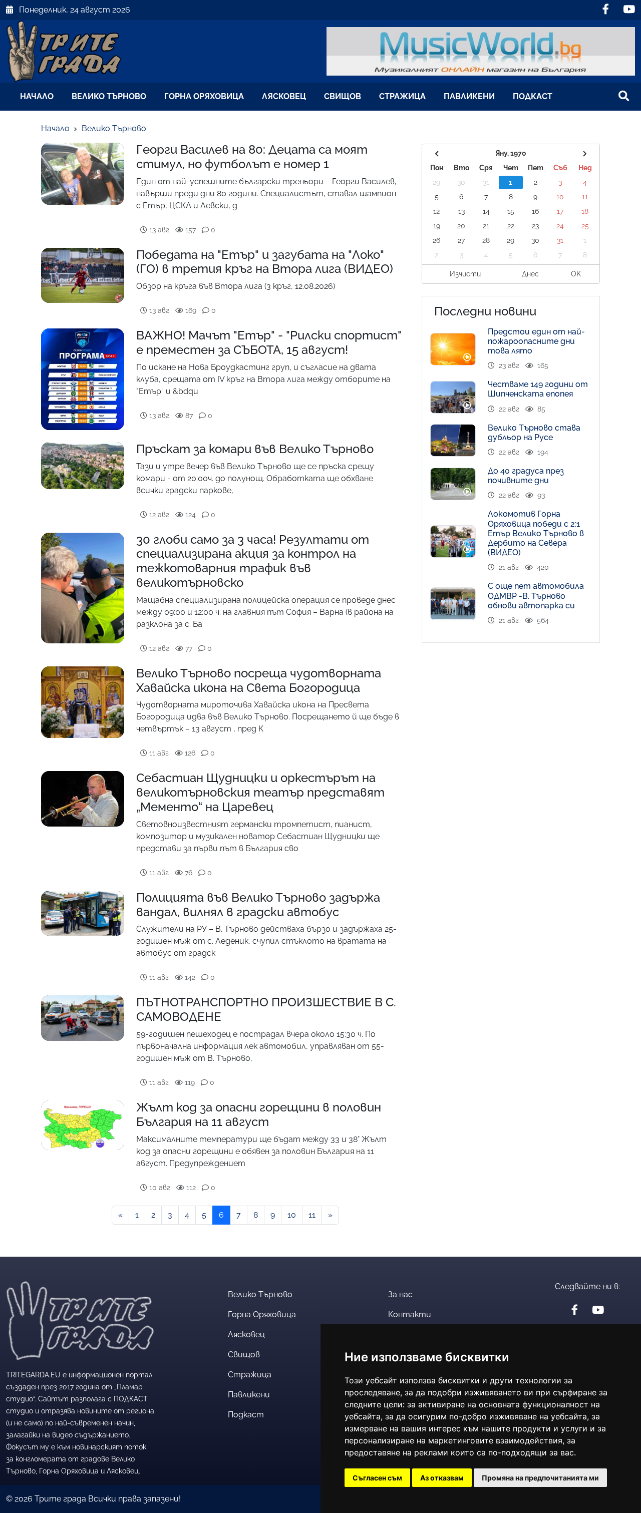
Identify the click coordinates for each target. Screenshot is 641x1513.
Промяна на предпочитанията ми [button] (540, 1477)
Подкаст (532, 96)
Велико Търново (109, 96)
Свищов (342, 96)
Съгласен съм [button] (377, 1477)
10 (291, 1215)
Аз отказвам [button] (442, 1477)
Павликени (469, 96)
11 (311, 1215)
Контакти (409, 1314)
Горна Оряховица (204, 96)
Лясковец (284, 96)
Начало (37, 96)
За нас (400, 1294)
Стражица (402, 96)
